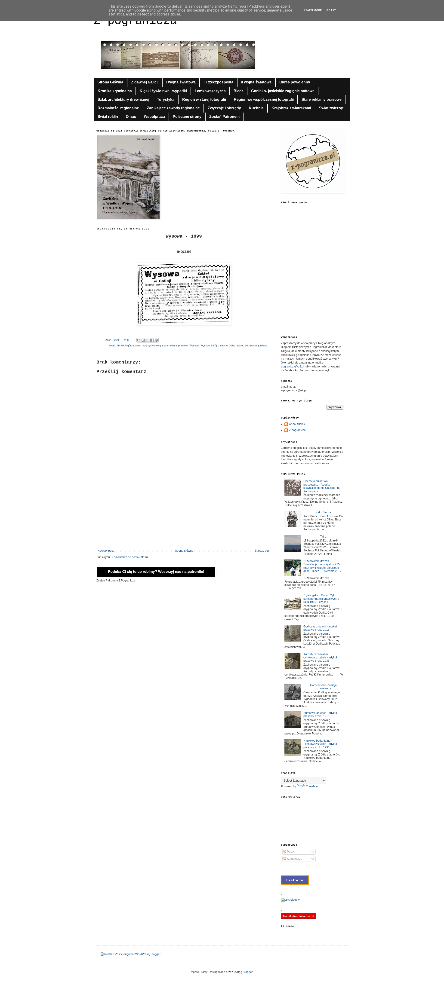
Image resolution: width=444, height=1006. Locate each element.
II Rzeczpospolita (218, 82)
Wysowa (194, 345)
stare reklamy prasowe (175, 345)
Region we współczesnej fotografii (264, 99)
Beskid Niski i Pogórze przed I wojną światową (135, 345)
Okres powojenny (294, 82)
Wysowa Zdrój (208, 345)
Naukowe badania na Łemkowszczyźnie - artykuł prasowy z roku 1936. (320, 744)
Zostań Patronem (224, 117)
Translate (312, 786)
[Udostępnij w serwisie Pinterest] (156, 340)
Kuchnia (256, 108)
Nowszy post (106, 550)
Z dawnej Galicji (144, 82)
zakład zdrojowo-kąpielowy (252, 345)
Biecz (238, 91)
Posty (290, 851)
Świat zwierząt (331, 108)
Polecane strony (187, 117)
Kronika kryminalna (115, 91)
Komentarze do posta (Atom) (130, 557)
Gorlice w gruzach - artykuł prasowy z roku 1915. (320, 628)
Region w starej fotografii (204, 99)
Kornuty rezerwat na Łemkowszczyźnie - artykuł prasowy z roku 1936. (320, 658)
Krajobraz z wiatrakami (291, 108)
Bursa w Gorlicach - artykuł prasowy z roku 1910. (320, 714)
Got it (331, 10)
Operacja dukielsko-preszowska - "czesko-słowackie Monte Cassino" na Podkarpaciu (321, 486)
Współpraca (154, 117)
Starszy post (262, 550)
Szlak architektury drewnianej (123, 99)
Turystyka (165, 99)
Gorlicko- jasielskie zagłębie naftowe (282, 91)
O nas (131, 117)
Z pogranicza (135, 21)
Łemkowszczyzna (210, 91)
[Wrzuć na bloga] (143, 340)
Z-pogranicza (297, 430)
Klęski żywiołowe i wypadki (163, 91)
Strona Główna (110, 82)
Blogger (248, 972)
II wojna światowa (256, 82)
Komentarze (294, 858)
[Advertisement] (183, 511)
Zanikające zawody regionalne (173, 108)
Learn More (313, 10)
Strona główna (184, 550)
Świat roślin (108, 117)
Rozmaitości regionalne (118, 108)
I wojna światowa (181, 82)
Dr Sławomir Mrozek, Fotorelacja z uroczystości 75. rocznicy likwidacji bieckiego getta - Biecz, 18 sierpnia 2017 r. (322, 568)
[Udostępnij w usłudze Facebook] (152, 340)
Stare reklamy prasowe (322, 99)
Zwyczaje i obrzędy (224, 108)
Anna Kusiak (297, 424)
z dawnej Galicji (226, 345)
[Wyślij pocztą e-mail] (138, 340)
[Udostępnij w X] (147, 340)
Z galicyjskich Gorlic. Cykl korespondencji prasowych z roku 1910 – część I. (321, 599)
